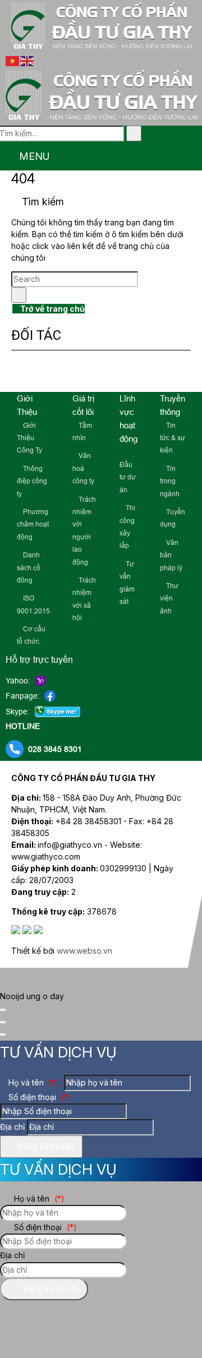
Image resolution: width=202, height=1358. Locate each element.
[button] (6, 157)
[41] (98, 374)
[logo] (101, 48)
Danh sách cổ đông (28, 567)
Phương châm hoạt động (33, 524)
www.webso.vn (84, 950)
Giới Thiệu (27, 405)
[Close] (3, 1010)
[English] (27, 60)
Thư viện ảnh (169, 598)
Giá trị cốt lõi (83, 405)
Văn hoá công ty (83, 468)
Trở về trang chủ (52, 308)
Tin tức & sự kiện (172, 438)
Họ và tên (32, 1082)
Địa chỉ (12, 1126)
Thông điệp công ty (32, 481)
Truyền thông (172, 405)
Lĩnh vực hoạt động (128, 419)
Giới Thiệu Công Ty (29, 438)
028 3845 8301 (55, 749)
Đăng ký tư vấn (44, 1146)
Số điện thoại (38, 1097)
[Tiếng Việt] (13, 60)
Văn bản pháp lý (171, 555)
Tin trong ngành (170, 481)
